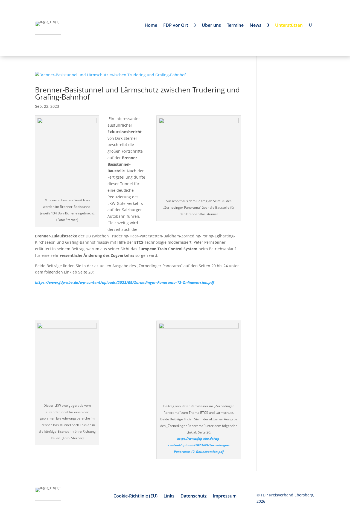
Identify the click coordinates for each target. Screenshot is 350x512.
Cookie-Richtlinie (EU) (135, 496)
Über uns (211, 25)
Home (151, 25)
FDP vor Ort (176, 25)
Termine (235, 25)
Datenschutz (193, 496)
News (257, 25)
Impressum (225, 496)
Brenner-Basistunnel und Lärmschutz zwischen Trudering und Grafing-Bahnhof (137, 93)
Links (169, 496)
